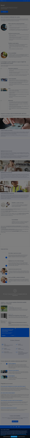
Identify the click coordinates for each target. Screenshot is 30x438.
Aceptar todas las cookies (14, 436)
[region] (15, 433)
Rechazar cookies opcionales (21, 436)
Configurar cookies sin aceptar (6, 436)
